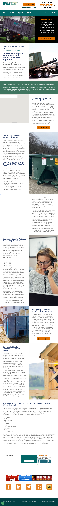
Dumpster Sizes (21, 13)
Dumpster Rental (12, 13)
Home (4, 12)
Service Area (29, 13)
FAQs (45, 12)
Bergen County (17, 50)
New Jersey (11, 50)
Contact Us (54, 13)
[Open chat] (2, 503)
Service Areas (5, 50)
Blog (37, 12)
